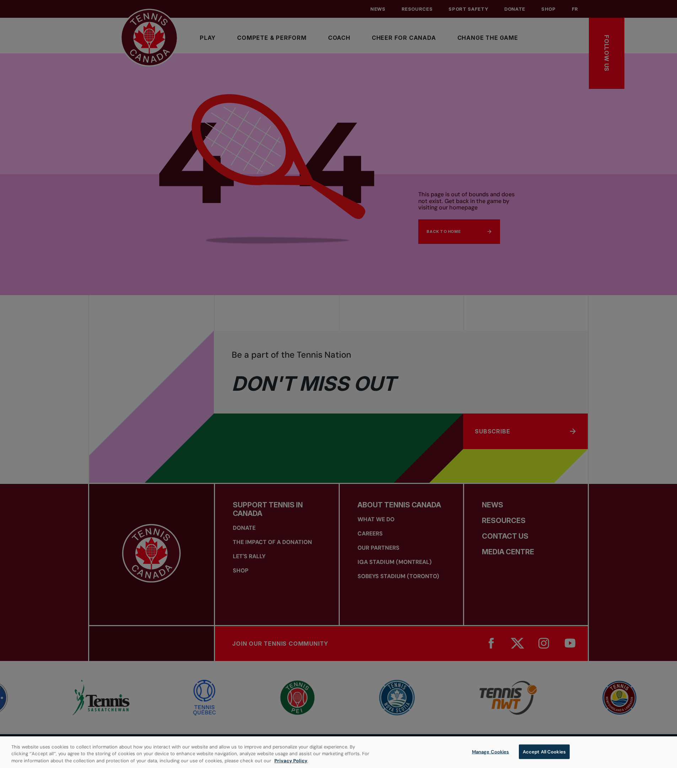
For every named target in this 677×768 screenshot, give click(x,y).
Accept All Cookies (544, 751)
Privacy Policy (290, 761)
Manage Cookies (490, 751)
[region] (338, 752)
